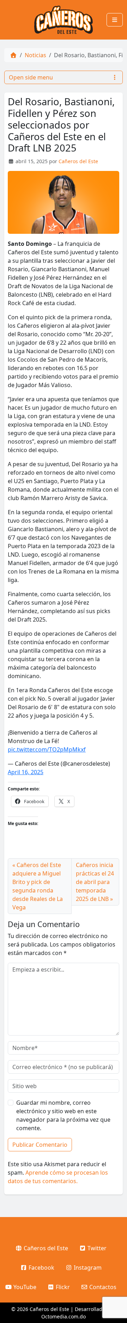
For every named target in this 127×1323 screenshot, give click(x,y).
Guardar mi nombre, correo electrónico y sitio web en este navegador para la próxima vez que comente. (63, 1115)
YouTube (24, 1287)
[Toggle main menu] (115, 19)
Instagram (87, 1267)
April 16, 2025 (25, 772)
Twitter (96, 1248)
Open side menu (31, 77)
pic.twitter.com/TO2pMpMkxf (47, 749)
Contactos (102, 1287)
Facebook (40, 1267)
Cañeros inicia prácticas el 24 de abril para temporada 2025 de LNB (95, 882)
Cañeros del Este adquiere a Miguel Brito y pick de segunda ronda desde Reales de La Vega (37, 886)
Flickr (62, 1287)
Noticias (35, 55)
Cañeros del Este (78, 161)
